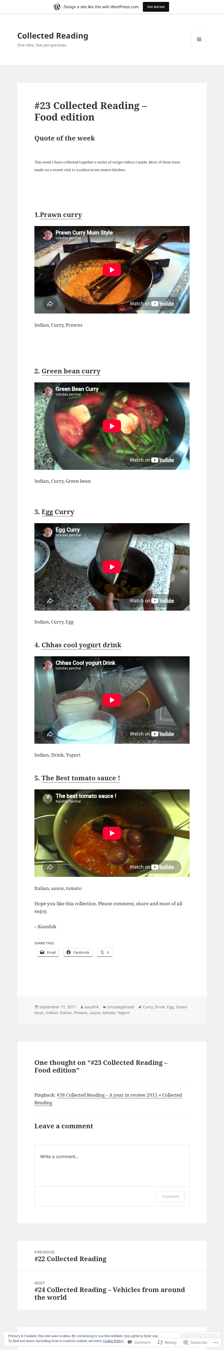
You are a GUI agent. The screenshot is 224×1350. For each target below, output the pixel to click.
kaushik (92, 1006)
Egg (170, 1006)
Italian (66, 1012)
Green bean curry (71, 370)
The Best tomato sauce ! (81, 777)
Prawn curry (61, 214)
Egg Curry (58, 511)
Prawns (80, 1012)
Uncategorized (120, 1006)
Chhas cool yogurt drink (81, 644)
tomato (108, 1012)
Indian (52, 1012)
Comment (170, 1196)
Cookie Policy (113, 1341)
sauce (95, 1012)
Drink (160, 1006)
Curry (148, 1006)
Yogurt (123, 1012)
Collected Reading (52, 35)
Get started (156, 7)
